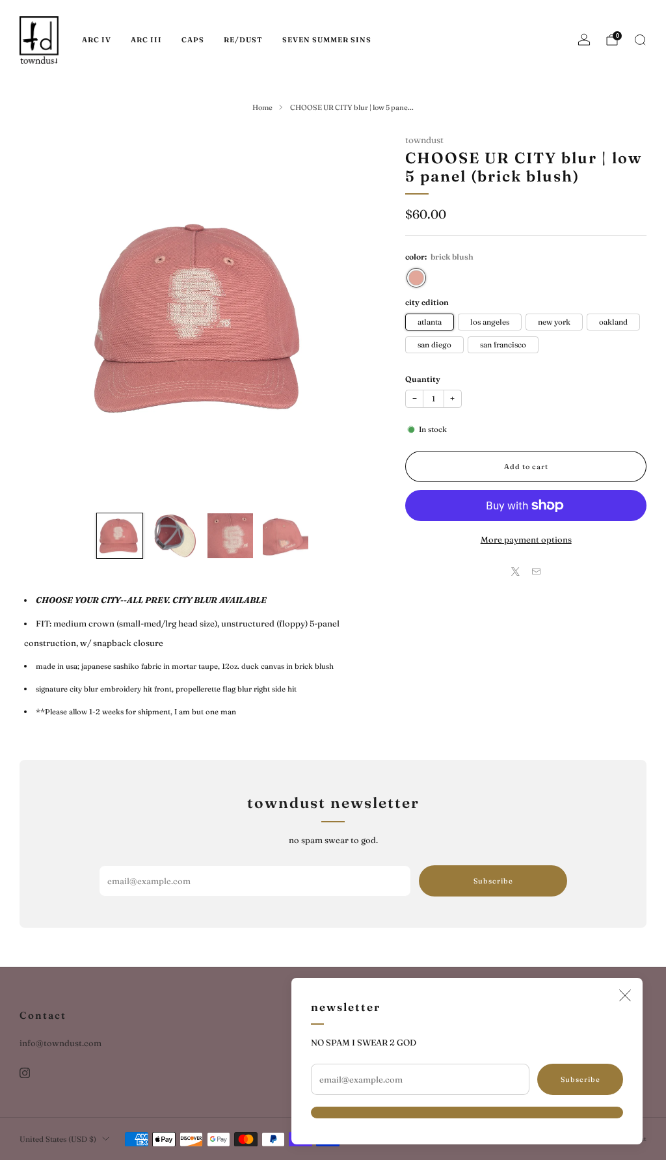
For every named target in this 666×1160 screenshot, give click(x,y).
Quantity (422, 379)
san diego (434, 344)
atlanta (430, 322)
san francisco (503, 344)
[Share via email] (536, 571)
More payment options (526, 539)
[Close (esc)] (625, 995)
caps (192, 39)
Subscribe (580, 1079)
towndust (424, 140)
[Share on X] (515, 571)
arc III (146, 39)
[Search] (639, 39)
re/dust (243, 39)
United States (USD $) (58, 1139)
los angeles (489, 322)
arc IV (96, 39)
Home (262, 107)
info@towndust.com (60, 1043)
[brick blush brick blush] (416, 278)
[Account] (584, 39)
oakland (613, 322)
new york (554, 322)
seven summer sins (326, 39)
